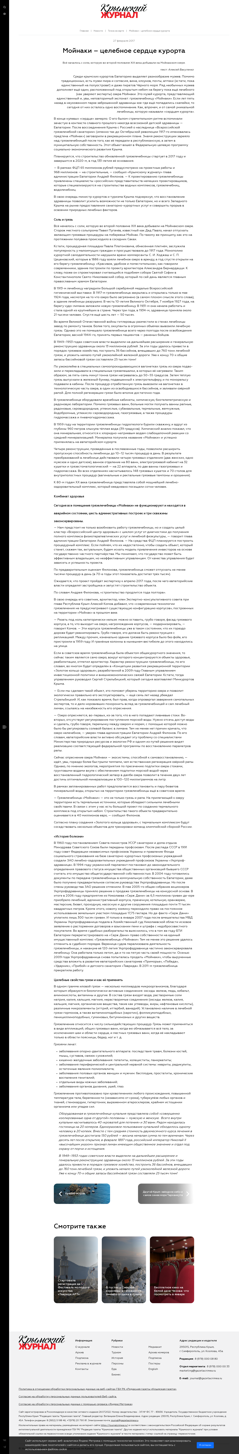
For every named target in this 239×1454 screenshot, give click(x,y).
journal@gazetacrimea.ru (206, 1378)
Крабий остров (75, 1193)
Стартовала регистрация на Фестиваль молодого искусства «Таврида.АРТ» (73, 1287)
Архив (79, 1352)
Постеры (154, 1363)
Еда (114, 1369)
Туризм (116, 1352)
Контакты (81, 1369)
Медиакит (155, 1347)
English (153, 1369)
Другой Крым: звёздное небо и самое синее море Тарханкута (163, 1193)
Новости (98, 31)
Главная (84, 31)
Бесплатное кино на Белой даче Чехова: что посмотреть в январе (171, 1291)
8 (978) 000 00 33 (218, 1366)
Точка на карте (116, 31)
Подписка (81, 1358)
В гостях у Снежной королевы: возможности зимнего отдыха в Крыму (124, 1291)
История (117, 1358)
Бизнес (116, 1374)
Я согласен (205, 1445)
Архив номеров (158, 1352)
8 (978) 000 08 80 (206, 1359)
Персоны (117, 1363)
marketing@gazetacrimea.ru (197, 1371)
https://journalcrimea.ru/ (114, 1425)
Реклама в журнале (88, 1363)
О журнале (82, 1347)
